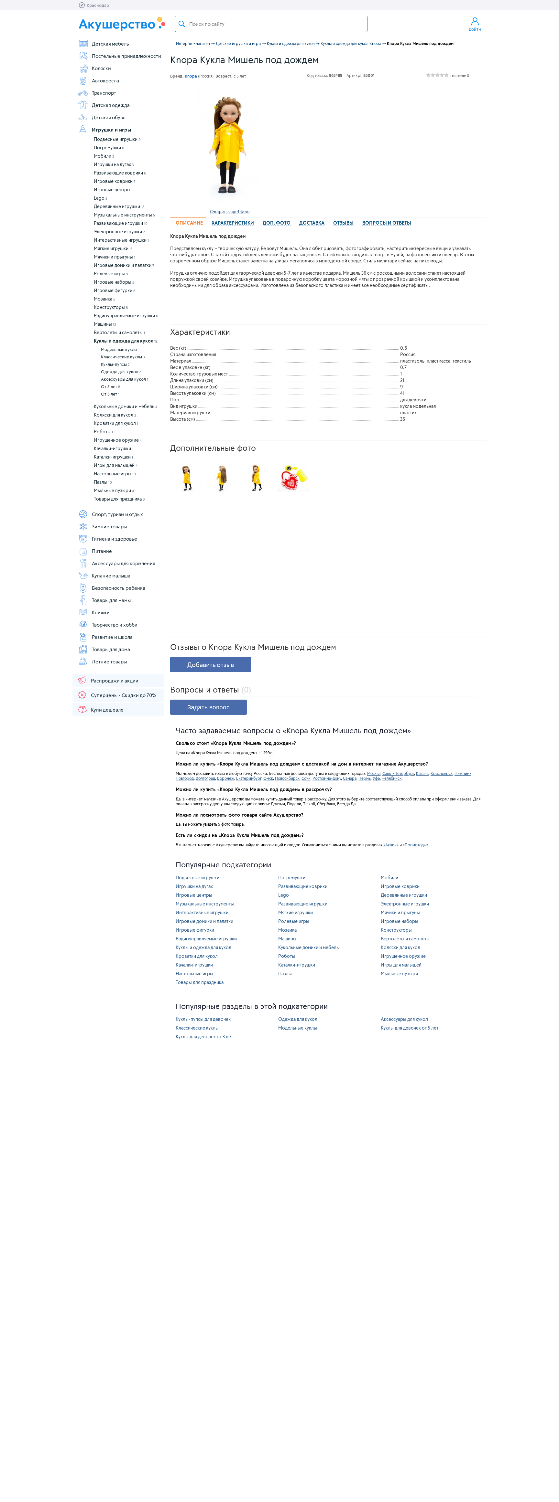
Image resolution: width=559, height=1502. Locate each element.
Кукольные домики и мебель (125, 406)
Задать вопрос (208, 707)
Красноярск (442, 773)
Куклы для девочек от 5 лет (409, 1028)
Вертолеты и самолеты (119, 332)
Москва (373, 773)
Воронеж (225, 778)
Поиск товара (182, 24)
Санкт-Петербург (398, 773)
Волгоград (205, 778)
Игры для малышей (115, 465)
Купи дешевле (107, 710)
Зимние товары (109, 526)
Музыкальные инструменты (124, 214)
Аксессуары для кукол (124, 379)
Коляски (101, 68)
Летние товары (109, 661)
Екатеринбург (248, 778)
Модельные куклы (120, 349)
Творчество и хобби (114, 625)
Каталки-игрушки (113, 457)
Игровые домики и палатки (124, 265)
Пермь (364, 778)
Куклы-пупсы (115, 364)
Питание (102, 551)
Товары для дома (111, 649)
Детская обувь (109, 117)
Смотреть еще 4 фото (229, 211)
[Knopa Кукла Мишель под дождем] (229, 146)
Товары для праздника (119, 499)
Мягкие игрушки (113, 248)
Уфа (376, 778)
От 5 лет (110, 394)
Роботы (103, 431)
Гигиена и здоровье (114, 539)
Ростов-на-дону (326, 778)
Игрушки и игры (111, 129)
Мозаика (104, 298)
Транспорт (104, 93)
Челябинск (391, 778)
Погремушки (109, 147)
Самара (349, 778)
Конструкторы (111, 307)
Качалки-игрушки (113, 448)
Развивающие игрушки (121, 223)
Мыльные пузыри (114, 490)
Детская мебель (110, 44)
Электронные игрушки (119, 231)
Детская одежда (111, 105)
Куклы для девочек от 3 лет (204, 1036)
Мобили (104, 156)
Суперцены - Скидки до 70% (123, 695)
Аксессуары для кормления (123, 563)
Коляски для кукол (115, 415)
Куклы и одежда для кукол (126, 341)
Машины (105, 324)
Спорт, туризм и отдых (117, 514)
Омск (268, 778)
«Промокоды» (415, 844)
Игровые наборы (114, 282)
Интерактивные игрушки (121, 240)
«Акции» (391, 844)
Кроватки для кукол (116, 423)
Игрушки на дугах (114, 164)
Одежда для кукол (121, 371)
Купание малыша (111, 575)
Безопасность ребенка (118, 588)
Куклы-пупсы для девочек (203, 1019)
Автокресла (105, 80)
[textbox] (271, 24)
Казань (422, 773)
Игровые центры (113, 189)
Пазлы (103, 482)
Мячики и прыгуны (114, 256)
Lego (100, 198)
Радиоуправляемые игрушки (126, 315)
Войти (475, 29)
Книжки (101, 612)
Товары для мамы (111, 600)
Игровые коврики (115, 181)
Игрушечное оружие (118, 440)
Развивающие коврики (120, 172)
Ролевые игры (111, 273)
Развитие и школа (112, 637)
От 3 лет (110, 386)
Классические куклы (123, 356)
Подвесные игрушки (117, 139)
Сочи (306, 778)
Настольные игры (115, 473)
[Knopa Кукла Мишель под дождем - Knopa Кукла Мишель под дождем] (186, 478)
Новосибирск (287, 778)
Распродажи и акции (114, 680)
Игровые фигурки (114, 290)
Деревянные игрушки (119, 206)
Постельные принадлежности (126, 56)
